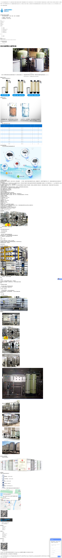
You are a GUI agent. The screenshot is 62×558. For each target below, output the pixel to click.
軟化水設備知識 (4, 534)
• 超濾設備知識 (3, 31)
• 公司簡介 (3, 35)
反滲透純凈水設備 (4, 526)
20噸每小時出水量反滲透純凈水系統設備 (8, 326)
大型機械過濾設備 (6, 454)
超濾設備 (1, 23)
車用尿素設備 (1, 24)
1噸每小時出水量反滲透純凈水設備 (8, 413)
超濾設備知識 (3, 536)
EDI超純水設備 (2, 22)
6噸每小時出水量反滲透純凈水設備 (8, 367)
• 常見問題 (3, 28)
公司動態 (3, 532)
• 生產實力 (3, 36)
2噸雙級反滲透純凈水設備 (7, 399)
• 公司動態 (3, 27)
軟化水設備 (31, 73)
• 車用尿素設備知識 (4, 32)
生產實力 (3, 540)
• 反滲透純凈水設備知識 (4, 29)
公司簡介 (3, 539)
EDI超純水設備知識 (4, 535)
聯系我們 (3, 541)
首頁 (0, 20)
